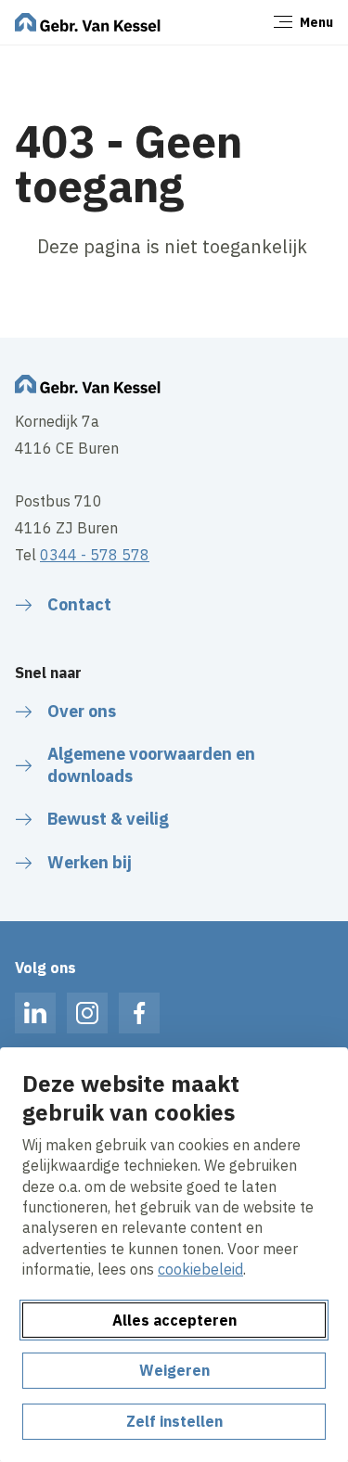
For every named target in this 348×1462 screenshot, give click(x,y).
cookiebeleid (200, 1269)
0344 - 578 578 (94, 554)
